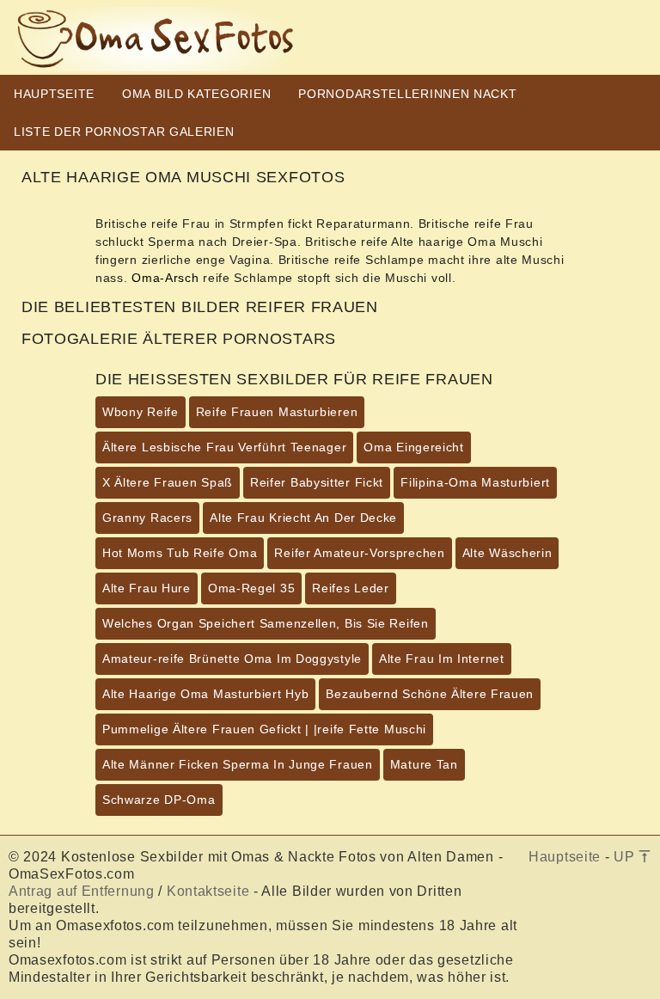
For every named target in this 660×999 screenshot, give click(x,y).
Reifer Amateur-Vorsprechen (359, 553)
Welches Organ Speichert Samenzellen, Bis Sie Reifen (265, 623)
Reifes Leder (350, 588)
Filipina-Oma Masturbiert (475, 482)
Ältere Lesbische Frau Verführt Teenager (224, 447)
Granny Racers (147, 517)
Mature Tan (424, 764)
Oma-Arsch (165, 278)
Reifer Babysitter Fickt (316, 482)
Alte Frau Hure (146, 588)
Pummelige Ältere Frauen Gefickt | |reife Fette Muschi (264, 729)
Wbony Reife (140, 412)
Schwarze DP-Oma (159, 799)
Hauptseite (565, 856)
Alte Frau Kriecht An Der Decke (303, 517)
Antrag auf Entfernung (82, 891)
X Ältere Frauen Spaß (167, 482)
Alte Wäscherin (507, 553)
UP (626, 856)
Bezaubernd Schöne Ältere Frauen (430, 694)
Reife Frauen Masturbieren (277, 412)
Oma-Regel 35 (251, 588)
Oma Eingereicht (414, 447)
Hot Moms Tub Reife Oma (179, 553)
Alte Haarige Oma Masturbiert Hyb (205, 694)
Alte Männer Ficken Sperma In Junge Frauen (237, 764)
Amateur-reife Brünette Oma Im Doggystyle (232, 658)
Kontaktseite (208, 891)
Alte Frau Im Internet (441, 658)
